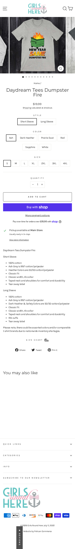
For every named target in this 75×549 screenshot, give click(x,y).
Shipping (27, 107)
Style (37, 115)
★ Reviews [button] (19, 537)
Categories (11, 455)
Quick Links (12, 444)
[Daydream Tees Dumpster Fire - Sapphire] (22, 421)
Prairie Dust (47, 137)
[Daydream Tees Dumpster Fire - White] (26, 421)
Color (37, 131)
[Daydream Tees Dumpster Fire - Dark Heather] (9, 421)
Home (37, 83)
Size (37, 157)
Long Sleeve (47, 121)
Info (6, 466)
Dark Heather (27, 137)
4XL (65, 163)
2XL (43, 163)
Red (62, 137)
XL (33, 163)
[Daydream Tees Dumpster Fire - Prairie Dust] (13, 421)
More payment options (37, 215)
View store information (19, 240)
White (45, 147)
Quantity (37, 178)
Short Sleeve (27, 121)
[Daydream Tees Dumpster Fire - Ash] (5, 421)
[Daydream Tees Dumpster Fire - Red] (17, 421)
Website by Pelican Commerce (37, 531)
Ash (11, 137)
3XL (54, 163)
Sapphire (30, 147)
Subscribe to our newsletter (26, 478)
